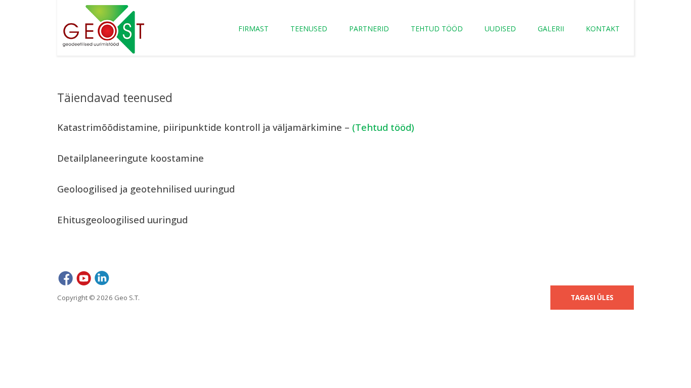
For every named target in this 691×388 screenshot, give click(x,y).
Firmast (253, 28)
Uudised (500, 28)
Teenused (308, 28)
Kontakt (603, 28)
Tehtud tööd (437, 28)
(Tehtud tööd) (383, 127)
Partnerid (369, 28)
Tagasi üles (592, 297)
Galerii (551, 28)
